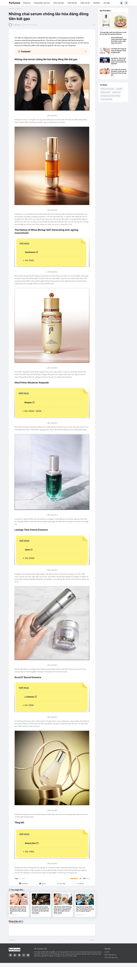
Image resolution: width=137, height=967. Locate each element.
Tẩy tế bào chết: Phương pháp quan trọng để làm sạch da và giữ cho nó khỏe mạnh (63, 910)
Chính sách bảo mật (110, 957)
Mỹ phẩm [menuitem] (96, 3)
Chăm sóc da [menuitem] (85, 3)
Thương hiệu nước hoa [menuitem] (42, 3)
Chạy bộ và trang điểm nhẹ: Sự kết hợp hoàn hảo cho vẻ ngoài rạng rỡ (85, 909)
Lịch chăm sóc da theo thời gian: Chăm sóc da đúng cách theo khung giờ (18, 910)
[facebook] (10, 955)
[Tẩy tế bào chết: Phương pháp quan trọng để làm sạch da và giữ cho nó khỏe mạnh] (63, 899)
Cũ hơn (91, 940)
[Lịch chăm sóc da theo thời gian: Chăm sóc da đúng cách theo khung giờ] (19, 899)
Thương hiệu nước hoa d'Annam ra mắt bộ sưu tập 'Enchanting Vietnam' (113, 33)
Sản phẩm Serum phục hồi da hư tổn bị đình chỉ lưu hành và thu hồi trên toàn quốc (40, 910)
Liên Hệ (106, 952)
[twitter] (15, 955)
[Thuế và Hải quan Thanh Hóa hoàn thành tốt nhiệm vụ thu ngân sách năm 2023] (105, 39)
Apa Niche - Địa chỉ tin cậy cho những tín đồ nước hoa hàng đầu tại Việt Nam (118, 61)
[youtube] (19, 955)
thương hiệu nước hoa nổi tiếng (110, 96)
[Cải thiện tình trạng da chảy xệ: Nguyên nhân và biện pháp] (105, 50)
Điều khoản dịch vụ (110, 955)
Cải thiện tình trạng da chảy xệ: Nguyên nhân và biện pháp (118, 50)
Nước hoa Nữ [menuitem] (72, 3)
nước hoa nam (105, 92)
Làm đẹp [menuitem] (107, 3)
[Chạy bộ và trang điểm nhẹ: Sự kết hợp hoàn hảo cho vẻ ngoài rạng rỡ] (85, 899)
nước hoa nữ (116, 92)
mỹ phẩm (18, 8)
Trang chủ (11, 8)
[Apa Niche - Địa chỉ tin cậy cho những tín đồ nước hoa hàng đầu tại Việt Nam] (105, 60)
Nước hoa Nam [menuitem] (58, 3)
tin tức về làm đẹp (106, 99)
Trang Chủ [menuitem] (26, 3)
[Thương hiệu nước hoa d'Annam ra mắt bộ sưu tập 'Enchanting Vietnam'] (113, 20)
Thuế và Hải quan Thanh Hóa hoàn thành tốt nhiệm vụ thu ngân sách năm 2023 (119, 40)
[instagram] (23, 955)
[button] (122, 3)
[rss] (28, 955)
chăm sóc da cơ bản (107, 89)
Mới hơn (12, 940)
